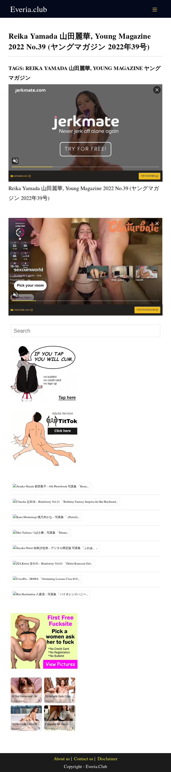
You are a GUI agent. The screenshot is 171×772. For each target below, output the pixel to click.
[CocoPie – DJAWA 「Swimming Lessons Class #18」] (48, 579)
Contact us (83, 759)
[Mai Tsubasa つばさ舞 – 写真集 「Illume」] (43, 532)
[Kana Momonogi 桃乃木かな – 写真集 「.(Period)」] (48, 517)
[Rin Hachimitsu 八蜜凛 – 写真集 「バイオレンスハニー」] (52, 594)
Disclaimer (108, 759)
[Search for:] (160, 9)
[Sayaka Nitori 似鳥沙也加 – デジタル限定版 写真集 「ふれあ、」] (57, 548)
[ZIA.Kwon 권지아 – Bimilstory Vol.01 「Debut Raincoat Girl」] (55, 563)
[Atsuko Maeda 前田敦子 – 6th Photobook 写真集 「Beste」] (53, 486)
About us (62, 759)
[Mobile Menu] (155, 9)
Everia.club (28, 9)
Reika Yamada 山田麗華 (57, 68)
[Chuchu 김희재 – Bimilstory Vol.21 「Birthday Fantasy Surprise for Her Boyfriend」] (67, 501)
